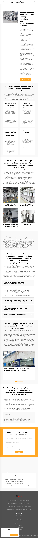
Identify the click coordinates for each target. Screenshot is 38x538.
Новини (12, 2)
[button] (16, 381)
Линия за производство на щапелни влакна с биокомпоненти (10, 225)
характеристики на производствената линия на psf (17, 485)
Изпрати (19, 452)
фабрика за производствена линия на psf (14, 479)
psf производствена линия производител (14, 483)
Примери (29, 1)
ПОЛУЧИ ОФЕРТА (25, 79)
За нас (25, 1)
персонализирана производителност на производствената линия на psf (18, 476)
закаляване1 (27, 224)
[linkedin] (16, 513)
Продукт (20, 1)
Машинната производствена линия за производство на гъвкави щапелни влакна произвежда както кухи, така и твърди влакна (27, 204)
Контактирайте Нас (20, 2)
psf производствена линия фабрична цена (14, 481)
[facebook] (19, 513)
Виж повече (6, 374)
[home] (6, 1)
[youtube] (21, 513)
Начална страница (14, 1)
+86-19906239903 (20, 525)
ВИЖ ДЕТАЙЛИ (11, 215)
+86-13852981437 (20, 529)
